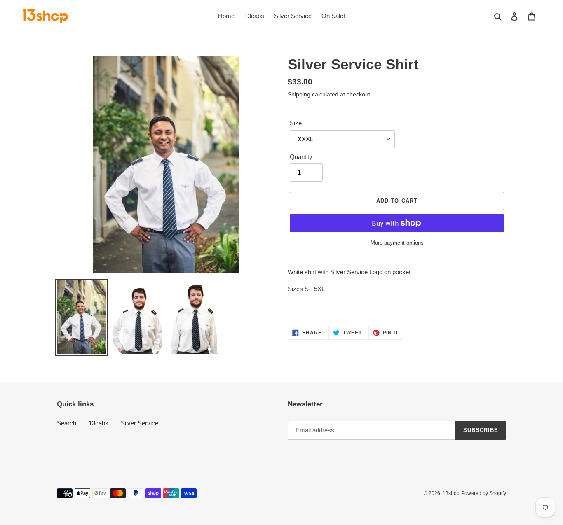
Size (296, 122)
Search (66, 423)
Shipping (299, 94)
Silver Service (139, 423)
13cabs (98, 423)
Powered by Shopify (483, 493)
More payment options (397, 243)
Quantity (301, 156)
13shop (451, 493)
